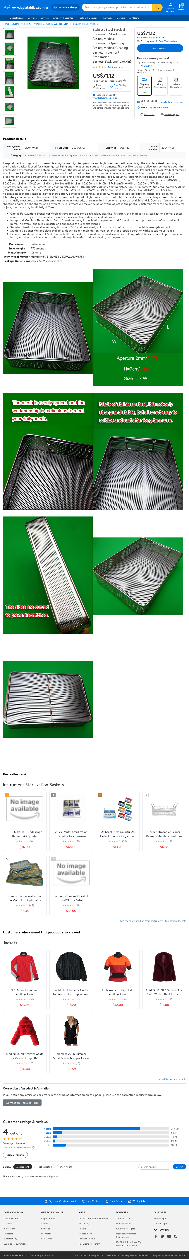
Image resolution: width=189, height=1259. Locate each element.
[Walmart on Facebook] (156, 1236)
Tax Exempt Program (89, 1243)
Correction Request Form (22, 1103)
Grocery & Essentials (63, 17)
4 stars (47, 1132)
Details (164, 107)
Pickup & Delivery (88, 17)
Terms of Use (123, 1218)
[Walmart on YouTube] (169, 1236)
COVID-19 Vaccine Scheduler (94, 1218)
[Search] (157, 7)
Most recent (22, 1166)
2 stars (47, 1141)
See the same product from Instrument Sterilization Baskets (153, 921)
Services (32, 17)
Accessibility (85, 1233)
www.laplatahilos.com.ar (105, 97)
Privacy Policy (123, 1223)
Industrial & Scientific (21, 23)
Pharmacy (107, 17)
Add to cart (160, 48)
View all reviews (15, 1155)
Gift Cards (46, 1238)
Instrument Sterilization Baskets (131, 155)
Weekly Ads (139, 1201)
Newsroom (9, 1228)
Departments (16, 17)
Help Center (92, 1201)
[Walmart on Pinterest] (176, 1236)
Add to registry (172, 114)
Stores (44, 1223)
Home (6, 23)
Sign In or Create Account (62, 1201)
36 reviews (117, 67)
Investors (8, 1233)
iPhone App (160, 1218)
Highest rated (44, 1166)
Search (179, 1166)
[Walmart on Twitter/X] (162, 1236)
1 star (48, 1145)
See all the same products (172, 1079)
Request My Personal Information (127, 1235)
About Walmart (12, 1218)
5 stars (47, 1128)
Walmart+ (46, 1233)
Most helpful (66, 1166)
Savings (45, 17)
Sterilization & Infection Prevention (81, 23)
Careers (121, 17)
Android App (160, 1223)
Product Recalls (87, 1238)
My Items (134, 17)
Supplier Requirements (15, 1243)
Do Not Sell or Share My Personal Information (128, 1243)
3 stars (47, 1136)
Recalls (82, 1228)
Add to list (149, 114)
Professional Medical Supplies (47, 23)
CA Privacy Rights (125, 1228)
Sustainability (10, 1238)
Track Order (116, 1201)
